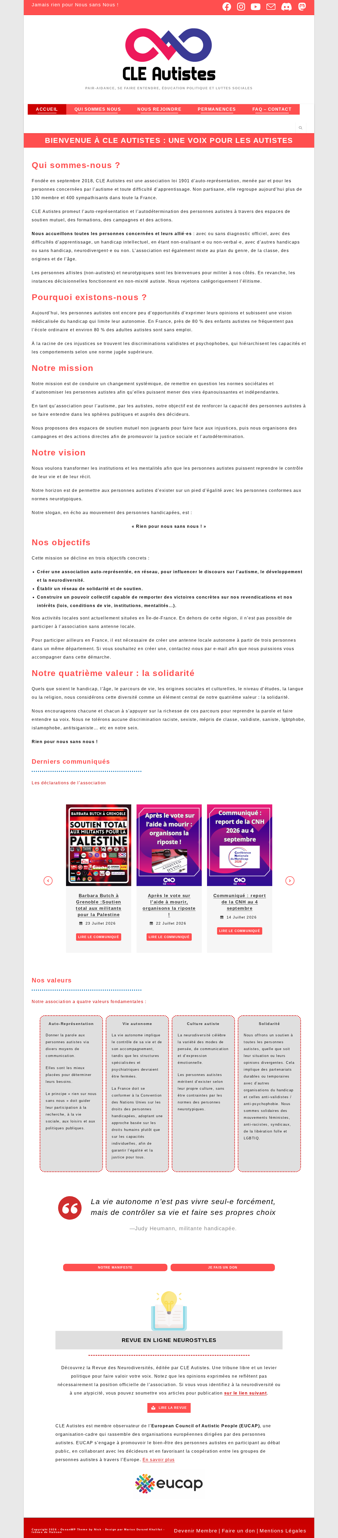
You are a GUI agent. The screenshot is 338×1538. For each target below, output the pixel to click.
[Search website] (300, 128)
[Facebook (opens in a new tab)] (227, 6)
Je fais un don (223, 1267)
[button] (48, 880)
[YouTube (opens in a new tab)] (256, 6)
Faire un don (238, 1531)
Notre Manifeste (115, 1267)
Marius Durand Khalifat (143, 1529)
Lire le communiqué (98, 937)
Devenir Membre (195, 1531)
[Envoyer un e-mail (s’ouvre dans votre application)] (271, 6)
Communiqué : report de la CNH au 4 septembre (239, 902)
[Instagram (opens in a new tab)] (241, 6)
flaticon (55, 1532)
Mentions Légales (283, 1531)
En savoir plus (159, 1459)
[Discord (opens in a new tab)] (286, 6)
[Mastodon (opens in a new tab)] (301, 6)
